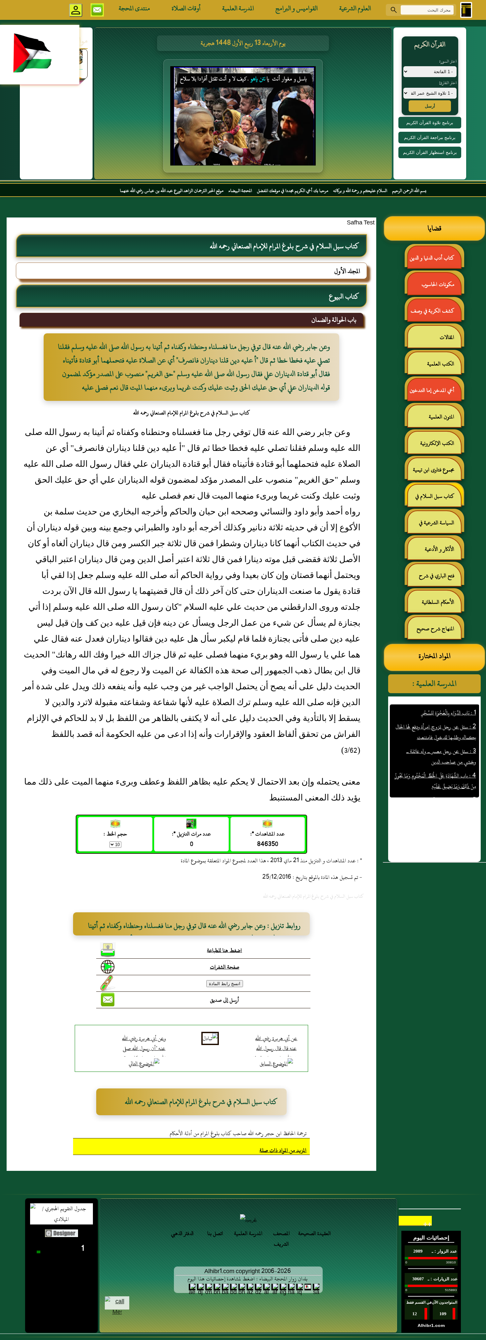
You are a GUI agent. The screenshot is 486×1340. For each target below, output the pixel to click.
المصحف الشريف (281, 1238)
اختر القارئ (448, 83)
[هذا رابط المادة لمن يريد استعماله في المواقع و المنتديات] (108, 983)
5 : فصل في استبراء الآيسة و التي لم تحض (437, 780)
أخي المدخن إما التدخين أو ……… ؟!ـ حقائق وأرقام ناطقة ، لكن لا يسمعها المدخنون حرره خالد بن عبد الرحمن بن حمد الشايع (435, 393)
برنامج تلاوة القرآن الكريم (429, 122)
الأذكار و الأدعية (439, 549)
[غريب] (248, 1219)
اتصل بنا (215, 1233)
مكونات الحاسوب (438, 284)
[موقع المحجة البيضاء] (244, 118)
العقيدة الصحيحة (314, 1233)
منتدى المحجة (134, 8)
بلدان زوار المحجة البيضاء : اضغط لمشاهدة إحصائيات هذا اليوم (247, 1278)
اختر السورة (448, 61)
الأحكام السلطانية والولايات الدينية (441, 605)
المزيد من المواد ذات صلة (283, 1150)
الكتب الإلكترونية (437, 443)
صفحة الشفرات (224, 967)
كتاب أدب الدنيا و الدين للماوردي (435, 261)
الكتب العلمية (440, 364)
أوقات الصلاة (186, 8)
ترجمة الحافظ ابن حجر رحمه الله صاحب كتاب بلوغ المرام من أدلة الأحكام (238, 1133)
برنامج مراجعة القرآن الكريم (430, 137)
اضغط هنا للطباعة (224, 950)
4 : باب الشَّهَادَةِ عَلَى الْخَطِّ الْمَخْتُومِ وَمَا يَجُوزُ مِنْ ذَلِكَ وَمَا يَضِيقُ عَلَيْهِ (435, 760)
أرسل (430, 106)
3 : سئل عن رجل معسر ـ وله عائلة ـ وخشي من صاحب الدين (441, 736)
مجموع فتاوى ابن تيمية (433, 469)
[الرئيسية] (466, 10)
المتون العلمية (441, 416)
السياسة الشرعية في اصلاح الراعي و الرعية (440, 525)
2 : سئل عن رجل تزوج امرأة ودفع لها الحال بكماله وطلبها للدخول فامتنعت (435, 711)
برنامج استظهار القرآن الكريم (430, 152)
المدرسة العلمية (238, 8)
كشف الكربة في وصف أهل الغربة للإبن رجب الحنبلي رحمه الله (436, 314)
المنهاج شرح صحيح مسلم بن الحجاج (439, 631)
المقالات (447, 337)
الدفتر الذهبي (182, 1233)
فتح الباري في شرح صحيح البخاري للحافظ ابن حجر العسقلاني (435, 578)
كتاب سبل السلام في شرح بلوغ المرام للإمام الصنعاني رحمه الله (438, 499)
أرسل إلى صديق (224, 1000)
